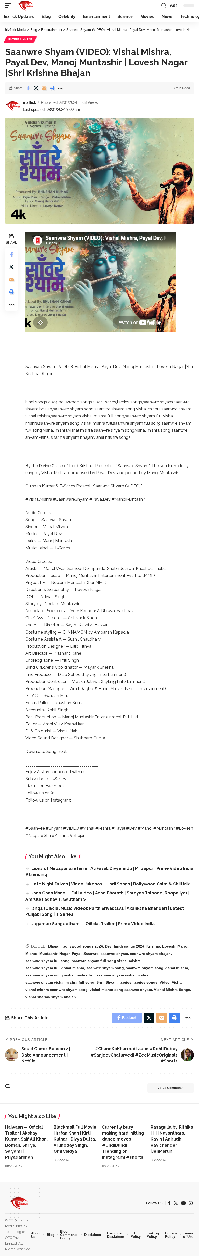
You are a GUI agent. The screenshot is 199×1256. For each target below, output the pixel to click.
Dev (108, 946)
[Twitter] (176, 1203)
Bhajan (54, 946)
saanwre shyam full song (47, 961)
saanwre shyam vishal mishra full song (59, 982)
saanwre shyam (114, 953)
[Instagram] (191, 1203)
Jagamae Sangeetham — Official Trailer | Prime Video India (93, 923)
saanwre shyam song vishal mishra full (59, 975)
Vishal (177, 982)
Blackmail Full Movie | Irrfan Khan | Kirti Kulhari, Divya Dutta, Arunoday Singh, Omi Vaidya (75, 1139)
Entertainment (20, 39)
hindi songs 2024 (129, 946)
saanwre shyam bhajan (150, 953)
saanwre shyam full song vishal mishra (106, 961)
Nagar (64, 953)
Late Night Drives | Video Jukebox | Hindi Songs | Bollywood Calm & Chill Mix (110, 883)
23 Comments (173, 1088)
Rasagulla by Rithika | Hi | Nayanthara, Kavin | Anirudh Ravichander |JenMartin (172, 1139)
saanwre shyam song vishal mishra (157, 968)
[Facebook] (169, 1203)
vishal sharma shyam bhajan (50, 997)
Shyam (111, 982)
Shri (99, 982)
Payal (76, 953)
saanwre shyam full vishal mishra (54, 968)
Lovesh (168, 946)
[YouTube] (183, 1203)
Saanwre (90, 953)
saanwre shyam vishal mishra (122, 975)
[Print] (52, 88)
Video (165, 982)
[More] (60, 88)
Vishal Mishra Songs (172, 990)
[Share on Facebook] (28, 88)
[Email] (44, 88)
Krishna (153, 946)
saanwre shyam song (105, 968)
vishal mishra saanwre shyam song (56, 990)
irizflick (29, 102)
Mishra (31, 953)
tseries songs (145, 982)
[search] (163, 6)
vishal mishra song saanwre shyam (121, 990)
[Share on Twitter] (36, 88)
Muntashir (48, 953)
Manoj (182, 946)
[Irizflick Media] (25, 5)
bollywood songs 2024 (83, 946)
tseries (125, 982)
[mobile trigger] (9, 5)
